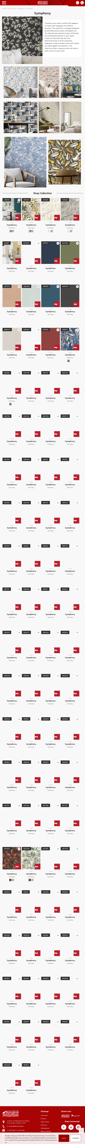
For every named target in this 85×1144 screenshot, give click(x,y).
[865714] (68, 577)
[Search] (77, 2)
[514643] (52, 231)
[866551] (13, 750)
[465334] (13, 231)
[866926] (52, 793)
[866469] (13, 707)
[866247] (13, 664)
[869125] (13, 1053)
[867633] (10, 880)
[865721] (71, 577)
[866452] (10, 707)
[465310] (10, 231)
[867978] (52, 880)
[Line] (78, 1127)
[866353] (52, 664)
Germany (21, 9)
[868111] (13, 923)
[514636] (49, 231)
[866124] (33, 620)
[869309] (49, 1053)
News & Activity (46, 1131)
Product (43, 1118)
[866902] (49, 793)
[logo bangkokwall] (10, 1113)
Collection (12, 9)
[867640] (13, 880)
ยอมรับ (64, 1138)
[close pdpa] (81, 1130)
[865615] (30, 577)
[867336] (32, 837)
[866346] (49, 664)
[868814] (68, 966)
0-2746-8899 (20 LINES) (15, 1126)
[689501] (68, 361)
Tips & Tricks (45, 1122)
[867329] (30, 837)
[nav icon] (4, 3)
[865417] (49, 534)
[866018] (28, 620)
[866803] (67, 750)
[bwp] (76, 1116)
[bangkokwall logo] (65, 1116)
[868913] (30, 1010)
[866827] (70, 750)
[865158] (52, 490)
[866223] (10, 664)
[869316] (52, 1053)
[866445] (8, 707)
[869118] (10, 1053)
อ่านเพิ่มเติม (75, 1138)
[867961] (49, 880)
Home (4, 9)
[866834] (72, 750)
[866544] (10, 750)
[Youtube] (71, 1127)
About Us (44, 1125)
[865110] (49, 490)
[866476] (15, 707)
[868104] (10, 923)
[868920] (32, 1010)
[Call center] (82, 2)
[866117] (31, 620)
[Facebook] (63, 1127)
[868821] (71, 966)
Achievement (45, 1128)
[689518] (71, 361)
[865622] (32, 577)
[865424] (52, 534)
